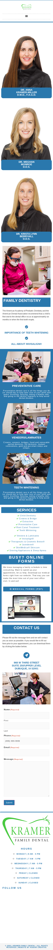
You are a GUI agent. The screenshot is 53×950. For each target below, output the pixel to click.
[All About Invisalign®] (26, 338)
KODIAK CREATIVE (38, 947)
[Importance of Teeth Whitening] (26, 326)
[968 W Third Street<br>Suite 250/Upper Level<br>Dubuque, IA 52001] (26, 655)
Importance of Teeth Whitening (26, 332)
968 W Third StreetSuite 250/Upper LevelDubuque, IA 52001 (26, 665)
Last (6, 731)
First (6, 720)
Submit (9, 802)
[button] (27, 16)
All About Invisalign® (26, 344)
